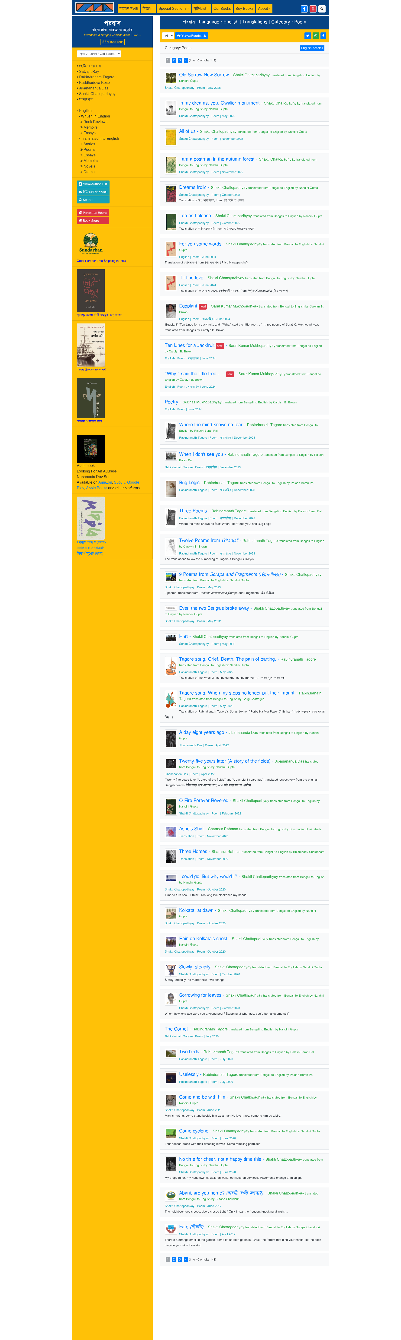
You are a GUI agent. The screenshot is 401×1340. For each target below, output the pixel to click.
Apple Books (96, 487)
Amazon (105, 482)
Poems (89, 149)
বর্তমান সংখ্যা (129, 8)
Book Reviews (95, 121)
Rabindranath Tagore (96, 77)
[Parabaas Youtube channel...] (313, 9)
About (263, 8)
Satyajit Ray (89, 71)
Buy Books (244, 8)
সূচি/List (200, 8)
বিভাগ (147, 8)
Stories (89, 144)
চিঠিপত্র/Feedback (94, 192)
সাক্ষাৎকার (86, 99)
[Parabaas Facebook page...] (304, 9)
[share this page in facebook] (323, 35)
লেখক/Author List (94, 184)
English (85, 110)
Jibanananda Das (93, 88)
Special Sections (172, 8)
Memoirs (91, 127)
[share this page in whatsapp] (315, 35)
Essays (90, 132)
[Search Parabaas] (322, 9)
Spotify (119, 482)
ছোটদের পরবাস (90, 65)
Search (87, 200)
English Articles (312, 48)
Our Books (222, 8)
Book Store (90, 221)
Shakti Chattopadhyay (97, 93)
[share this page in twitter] (307, 35)
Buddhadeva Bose (94, 82)
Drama (89, 171)
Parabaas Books (94, 213)
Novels (89, 166)
